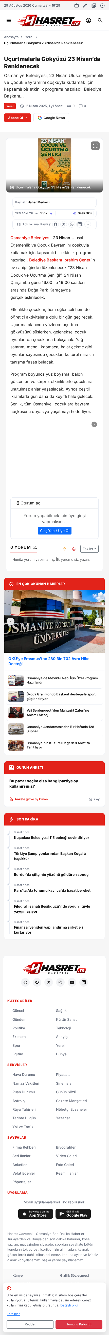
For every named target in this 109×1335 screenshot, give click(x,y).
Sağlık (61, 1010)
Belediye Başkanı (45, 259)
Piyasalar (64, 1074)
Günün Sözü (66, 1092)
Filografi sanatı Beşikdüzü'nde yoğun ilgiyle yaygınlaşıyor (52, 908)
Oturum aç (30, 502)
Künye (17, 1275)
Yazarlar (63, 1118)
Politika (18, 1028)
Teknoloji (63, 1028)
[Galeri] (93, 5)
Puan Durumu (23, 1092)
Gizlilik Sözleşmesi (74, 1275)
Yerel (29, 37)
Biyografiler (66, 1147)
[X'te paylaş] (63, 224)
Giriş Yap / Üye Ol (54, 530)
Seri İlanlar (21, 1156)
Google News (54, 118)
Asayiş (62, 1036)
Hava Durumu (23, 1074)
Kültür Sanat (66, 1019)
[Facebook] (37, 982)
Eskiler (88, 549)
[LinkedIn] (83, 982)
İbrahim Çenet (76, 259)
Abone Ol (15, 118)
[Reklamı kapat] (94, 424)
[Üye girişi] (88, 20)
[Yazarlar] (85, 5)
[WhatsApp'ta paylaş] (71, 224)
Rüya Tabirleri (24, 1109)
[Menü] (9, 20)
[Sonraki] (98, 621)
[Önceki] (10, 621)
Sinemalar (64, 1083)
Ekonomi (19, 1036)
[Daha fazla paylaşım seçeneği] (87, 224)
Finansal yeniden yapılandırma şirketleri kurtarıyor (48, 929)
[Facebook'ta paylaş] (55, 224)
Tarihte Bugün (24, 1118)
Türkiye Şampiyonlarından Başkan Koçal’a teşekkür (50, 856)
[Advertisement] (54, 456)
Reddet (30, 1324)
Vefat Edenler (23, 1173)
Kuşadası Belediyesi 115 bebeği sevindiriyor (51, 837)
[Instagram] (60, 982)
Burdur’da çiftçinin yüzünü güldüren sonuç (51, 874)
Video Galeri (66, 1156)
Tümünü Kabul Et (79, 1324)
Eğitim (17, 1054)
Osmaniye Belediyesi (30, 237)
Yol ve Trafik (22, 1127)
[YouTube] (72, 982)
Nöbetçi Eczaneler (71, 1109)
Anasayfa (11, 37)
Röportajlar (21, 1182)
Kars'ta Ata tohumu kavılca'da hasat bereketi (53, 890)
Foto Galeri (65, 1164)
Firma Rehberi (24, 1147)
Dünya (61, 1054)
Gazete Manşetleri (71, 1101)
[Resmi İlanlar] (76, 5)
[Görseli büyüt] (95, 145)
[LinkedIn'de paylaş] (79, 224)
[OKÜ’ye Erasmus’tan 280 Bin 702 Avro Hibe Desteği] (54, 621)
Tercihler (13, 1314)
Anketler (19, 1164)
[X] (48, 982)
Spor (16, 1045)
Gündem (19, 1019)
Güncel (18, 1010)
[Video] (102, 5)
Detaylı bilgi (69, 1305)
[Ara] (100, 20)
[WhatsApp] (25, 982)
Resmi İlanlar (67, 1173)
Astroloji (19, 1101)
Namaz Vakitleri (25, 1083)
